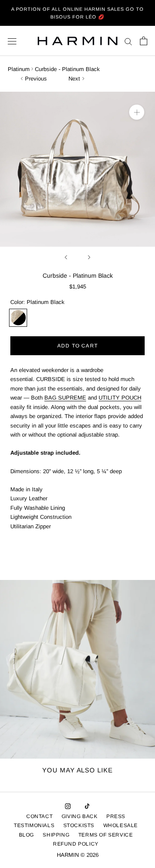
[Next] (89, 257)
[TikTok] (87, 806)
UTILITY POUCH (120, 397)
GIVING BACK (80, 816)
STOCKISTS (78, 825)
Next (74, 78)
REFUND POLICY (76, 844)
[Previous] (66, 257)
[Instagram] (68, 806)
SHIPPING (56, 835)
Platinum (19, 69)
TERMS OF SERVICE (105, 835)
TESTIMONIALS (34, 825)
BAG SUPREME (65, 397)
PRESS (115, 816)
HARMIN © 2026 (78, 855)
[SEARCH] (128, 41)
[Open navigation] (12, 41)
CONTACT (39, 816)
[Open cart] (143, 41)
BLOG (26, 835)
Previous (36, 78)
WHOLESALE (120, 825)
